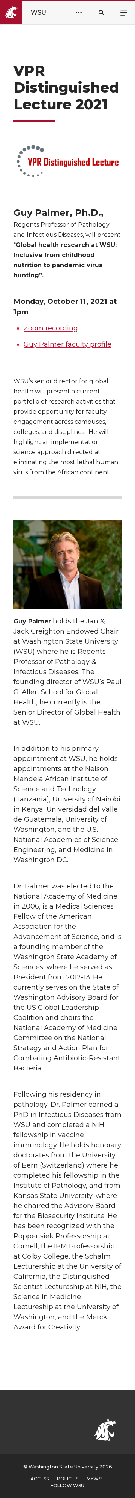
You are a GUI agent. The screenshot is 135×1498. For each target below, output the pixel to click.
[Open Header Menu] (79, 12)
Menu (123, 12)
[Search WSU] (101, 12)
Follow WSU (67, 1485)
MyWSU (96, 1479)
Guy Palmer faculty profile (67, 344)
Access (39, 1479)
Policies (67, 1479)
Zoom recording (51, 328)
